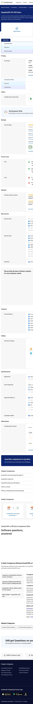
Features (30, 129)
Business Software (5, 7)
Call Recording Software (25, 627)
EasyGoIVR (29, 608)
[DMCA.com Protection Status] (25, 695)
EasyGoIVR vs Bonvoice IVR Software (13, 514)
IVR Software (14, 7)
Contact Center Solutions (8, 627)
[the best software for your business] (6, 3)
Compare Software (23, 7)
